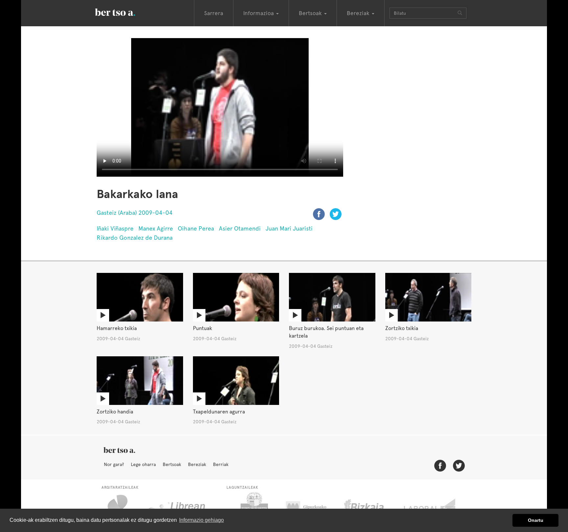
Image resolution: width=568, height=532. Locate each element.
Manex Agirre (155, 228)
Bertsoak (172, 464)
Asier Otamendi (240, 228)
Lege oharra (143, 464)
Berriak (220, 464)
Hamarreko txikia (117, 328)
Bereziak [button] (359, 13)
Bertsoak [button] (311, 13)
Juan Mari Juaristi (289, 228)
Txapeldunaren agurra (219, 412)
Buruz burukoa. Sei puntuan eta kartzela (326, 332)
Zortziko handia (115, 412)
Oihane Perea (196, 228)
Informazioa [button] (259, 13)
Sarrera (213, 13)
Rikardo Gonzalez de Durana (135, 237)
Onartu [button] (535, 520)
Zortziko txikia (401, 328)
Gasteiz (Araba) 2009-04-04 (135, 212)
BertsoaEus (124, 11)
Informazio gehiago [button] (201, 520)
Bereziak (197, 464)
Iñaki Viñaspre (115, 228)
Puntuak (202, 328)
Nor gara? (114, 464)
